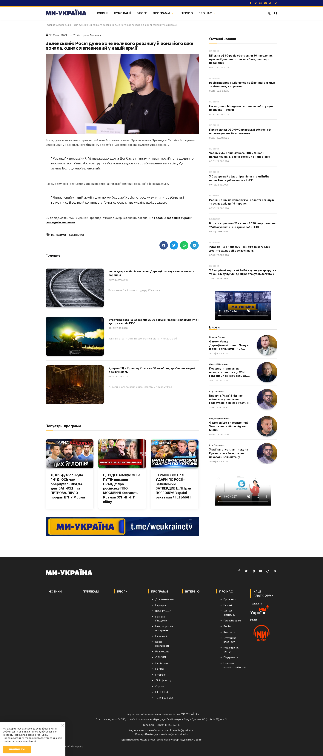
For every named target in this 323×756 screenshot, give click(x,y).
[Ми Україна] (66, 13)
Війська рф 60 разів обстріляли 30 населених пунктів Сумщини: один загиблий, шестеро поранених (241, 59)
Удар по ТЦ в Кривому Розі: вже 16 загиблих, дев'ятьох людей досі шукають (152, 370)
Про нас (205, 13)
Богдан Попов (217, 337)
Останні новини (222, 39)
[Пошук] (275, 13)
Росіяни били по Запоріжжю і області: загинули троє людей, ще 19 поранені (242, 201)
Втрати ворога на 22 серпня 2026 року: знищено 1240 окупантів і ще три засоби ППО (153, 321)
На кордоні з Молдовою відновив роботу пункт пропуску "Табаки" (242, 108)
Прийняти (16, 749)
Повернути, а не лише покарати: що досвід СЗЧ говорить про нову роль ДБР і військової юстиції (229, 372)
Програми (161, 13)
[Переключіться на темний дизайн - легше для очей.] (269, 13)
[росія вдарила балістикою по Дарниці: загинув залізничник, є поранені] (75, 288)
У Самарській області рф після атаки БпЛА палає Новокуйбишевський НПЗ (239, 178)
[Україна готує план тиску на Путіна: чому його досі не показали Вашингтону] (267, 453)
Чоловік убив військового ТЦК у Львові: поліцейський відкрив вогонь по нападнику (239, 154)
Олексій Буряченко (219, 364)
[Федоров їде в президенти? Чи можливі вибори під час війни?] (267, 426)
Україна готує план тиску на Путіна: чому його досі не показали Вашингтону (228, 453)
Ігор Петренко (216, 391)
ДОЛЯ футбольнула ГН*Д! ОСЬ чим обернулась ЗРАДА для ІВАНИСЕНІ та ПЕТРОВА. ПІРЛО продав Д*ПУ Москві (68, 486)
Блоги (142, 13)
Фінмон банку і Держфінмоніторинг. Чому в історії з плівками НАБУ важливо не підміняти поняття (229, 345)
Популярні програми (63, 426)
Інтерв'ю (186, 13)
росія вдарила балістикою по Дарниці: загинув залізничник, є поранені (151, 273)
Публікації (122, 13)
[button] (163, 245)
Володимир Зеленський (67, 234)
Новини (102, 13)
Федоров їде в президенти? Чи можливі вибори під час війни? (228, 426)
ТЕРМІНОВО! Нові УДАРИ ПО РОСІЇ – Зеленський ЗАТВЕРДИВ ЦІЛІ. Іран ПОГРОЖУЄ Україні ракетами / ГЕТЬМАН (173, 486)
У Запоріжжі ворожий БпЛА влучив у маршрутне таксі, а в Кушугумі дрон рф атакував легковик (242, 272)
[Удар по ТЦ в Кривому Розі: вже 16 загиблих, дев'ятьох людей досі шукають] (75, 384)
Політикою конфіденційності (19, 741)
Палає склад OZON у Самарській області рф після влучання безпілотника (240, 131)
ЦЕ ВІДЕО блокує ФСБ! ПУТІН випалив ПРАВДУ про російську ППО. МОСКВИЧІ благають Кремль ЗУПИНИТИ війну (121, 488)
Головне (214, 78)
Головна (50, 24)
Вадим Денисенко (219, 418)
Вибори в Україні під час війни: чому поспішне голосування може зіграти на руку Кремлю (229, 399)
